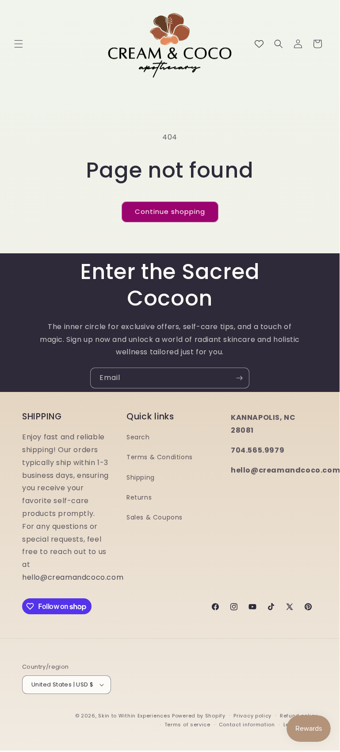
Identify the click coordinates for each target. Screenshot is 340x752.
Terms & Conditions (159, 457)
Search (138, 437)
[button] (18, 44)
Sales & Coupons (154, 517)
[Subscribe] (239, 378)
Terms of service (187, 724)
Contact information (247, 724)
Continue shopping (170, 211)
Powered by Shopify (198, 715)
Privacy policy (252, 715)
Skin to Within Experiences (134, 715)
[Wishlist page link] (259, 43)
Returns (139, 497)
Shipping (140, 477)
